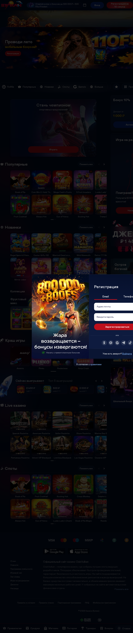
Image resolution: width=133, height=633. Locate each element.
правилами (96, 364)
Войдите (127, 353)
